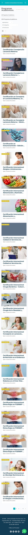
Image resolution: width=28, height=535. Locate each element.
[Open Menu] (2, 3)
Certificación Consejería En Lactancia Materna (13, 50)
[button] (24, 531)
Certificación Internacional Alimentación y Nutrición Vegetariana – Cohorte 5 (13, 192)
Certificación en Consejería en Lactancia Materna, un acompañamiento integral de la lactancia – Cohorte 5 (13, 98)
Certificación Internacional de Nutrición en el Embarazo (14, 356)
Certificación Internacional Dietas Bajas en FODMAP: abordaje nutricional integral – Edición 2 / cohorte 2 (14, 427)
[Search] (25, 2)
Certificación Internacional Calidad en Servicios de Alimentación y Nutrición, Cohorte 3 (13, 262)
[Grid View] (3, 31)
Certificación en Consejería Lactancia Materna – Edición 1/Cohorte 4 (14, 121)
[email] (11, 531)
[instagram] (16, 531)
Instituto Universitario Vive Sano (14, 3)
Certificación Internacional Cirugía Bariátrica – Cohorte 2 (14, 286)
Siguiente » (26, 509)
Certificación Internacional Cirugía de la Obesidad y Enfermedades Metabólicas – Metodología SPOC (13, 309)
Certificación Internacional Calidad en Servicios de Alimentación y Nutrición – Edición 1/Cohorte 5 (13, 239)
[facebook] (13, 531)
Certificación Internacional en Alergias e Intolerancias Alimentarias (13, 498)
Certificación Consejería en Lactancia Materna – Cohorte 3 (13, 74)
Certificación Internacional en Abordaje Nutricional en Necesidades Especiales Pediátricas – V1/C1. (13, 474)
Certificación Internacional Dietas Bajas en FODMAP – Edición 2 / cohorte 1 (13, 403)
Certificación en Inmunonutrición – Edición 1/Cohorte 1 (13, 145)
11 (23, 508)
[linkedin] (18, 531)
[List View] (5, 31)
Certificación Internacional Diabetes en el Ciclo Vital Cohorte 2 (13, 380)
